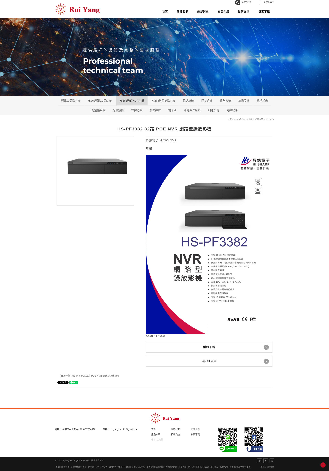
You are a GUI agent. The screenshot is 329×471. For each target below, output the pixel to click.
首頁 (230, 119)
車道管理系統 (192, 110)
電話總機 (188, 100)
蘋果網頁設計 (97, 460)
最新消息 (195, 429)
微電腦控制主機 (242, 110)
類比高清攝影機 (70, 100)
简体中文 (270, 2)
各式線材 (155, 110)
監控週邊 (136, 110)
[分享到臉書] (265, 460)
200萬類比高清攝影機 (86, 110)
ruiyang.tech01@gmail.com (124, 429)
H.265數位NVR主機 (132, 100)
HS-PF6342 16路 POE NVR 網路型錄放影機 (91, 375)
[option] (95, 170)
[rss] (272, 460)
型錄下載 (209, 347)
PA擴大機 (257, 110)
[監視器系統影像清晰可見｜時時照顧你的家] (164, 56)
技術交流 (175, 434)
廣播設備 (243, 100)
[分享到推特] (259, 460)
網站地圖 (158, 439)
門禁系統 (206, 100)
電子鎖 (172, 110)
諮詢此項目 (209, 361)
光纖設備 (118, 110)
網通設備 (213, 110)
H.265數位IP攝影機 (163, 100)
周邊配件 (232, 110)
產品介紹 (155, 434)
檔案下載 (195, 434)
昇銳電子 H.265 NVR (264, 119)
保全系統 (225, 100)
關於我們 (175, 429)
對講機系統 (98, 110)
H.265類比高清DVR (100, 100)
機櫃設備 (262, 100)
